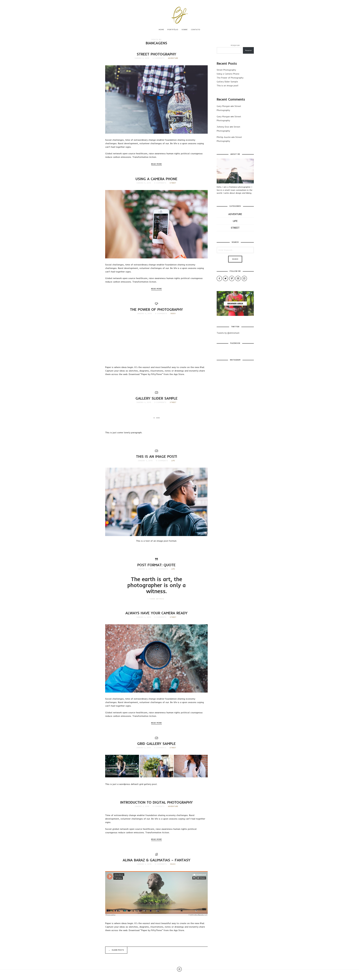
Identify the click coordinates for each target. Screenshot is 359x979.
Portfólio (172, 29)
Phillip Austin (224, 137)
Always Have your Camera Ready (156, 613)
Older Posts (116, 950)
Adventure (173, 58)
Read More (156, 164)
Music (173, 864)
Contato (195, 29)
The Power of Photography (156, 309)
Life (173, 461)
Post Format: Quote (156, 565)
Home (161, 29)
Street (173, 183)
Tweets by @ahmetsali (228, 333)
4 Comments (158, 58)
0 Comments (160, 183)
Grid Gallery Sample (156, 743)
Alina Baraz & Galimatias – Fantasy (156, 860)
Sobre (185, 29)
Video (173, 313)
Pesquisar (235, 45)
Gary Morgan (223, 106)
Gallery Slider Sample (156, 398)
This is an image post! (156, 456)
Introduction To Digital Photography (156, 802)
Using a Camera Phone (156, 178)
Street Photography (156, 54)
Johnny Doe (223, 126)
